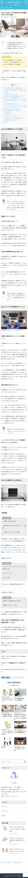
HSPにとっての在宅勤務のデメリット (13, 98)
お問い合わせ (17, 862)
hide (15, 85)
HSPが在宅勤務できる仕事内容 (11, 110)
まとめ (4, 122)
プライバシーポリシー (7, 862)
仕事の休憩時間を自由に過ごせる (14, 96)
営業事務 (7, 112)
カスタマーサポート (10, 116)
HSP (2, 7)
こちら (16, 796)
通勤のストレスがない (11, 94)
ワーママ (6, 7)
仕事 (10, 7)
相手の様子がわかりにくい (12, 104)
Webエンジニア (9, 114)
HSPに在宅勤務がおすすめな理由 (12, 88)
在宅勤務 (22, 677)
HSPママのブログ (14, 2)
